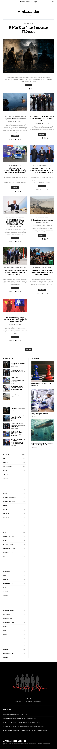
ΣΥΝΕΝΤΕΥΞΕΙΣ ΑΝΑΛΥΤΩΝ (10, 642)
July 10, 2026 (18, 226)
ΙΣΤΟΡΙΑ (5, 564)
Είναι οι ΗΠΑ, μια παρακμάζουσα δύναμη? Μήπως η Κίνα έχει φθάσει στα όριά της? (15, 272)
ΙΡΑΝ (4, 556)
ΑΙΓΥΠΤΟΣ (5, 474)
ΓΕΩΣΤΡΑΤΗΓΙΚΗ (7, 521)
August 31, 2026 (32, 35)
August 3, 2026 (19, 174)
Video (5, 470)
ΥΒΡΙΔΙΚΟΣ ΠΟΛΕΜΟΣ (8, 653)
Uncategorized (7, 466)
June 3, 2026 (45, 277)
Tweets (5, 462)
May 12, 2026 (34, 386)
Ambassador (24, 35)
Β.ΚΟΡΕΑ (5, 493)
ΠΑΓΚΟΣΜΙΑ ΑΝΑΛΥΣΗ (8, 610)
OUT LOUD (6, 454)
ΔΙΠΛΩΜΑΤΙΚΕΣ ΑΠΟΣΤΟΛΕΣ (10, 525)
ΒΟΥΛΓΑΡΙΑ (6, 513)
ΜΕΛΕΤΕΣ (5, 595)
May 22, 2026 (18, 324)
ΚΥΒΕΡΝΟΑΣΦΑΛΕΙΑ (8, 583)
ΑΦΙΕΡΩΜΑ (6, 486)
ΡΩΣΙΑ (48, 113)
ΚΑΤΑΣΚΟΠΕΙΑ (7, 571)
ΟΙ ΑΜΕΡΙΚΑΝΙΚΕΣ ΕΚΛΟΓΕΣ (10, 606)
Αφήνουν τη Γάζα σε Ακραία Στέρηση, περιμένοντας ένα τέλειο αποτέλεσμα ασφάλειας (41, 272)
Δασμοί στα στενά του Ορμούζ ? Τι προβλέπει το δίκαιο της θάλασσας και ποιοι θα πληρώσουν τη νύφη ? (42, 444)
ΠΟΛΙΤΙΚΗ (5, 626)
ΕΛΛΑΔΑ (12, 113)
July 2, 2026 (45, 222)
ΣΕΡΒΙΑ (5, 634)
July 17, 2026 (45, 174)
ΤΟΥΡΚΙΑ (49, 165)
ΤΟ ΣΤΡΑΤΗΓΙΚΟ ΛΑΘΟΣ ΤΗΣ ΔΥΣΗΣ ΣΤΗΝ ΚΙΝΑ (41, 384)
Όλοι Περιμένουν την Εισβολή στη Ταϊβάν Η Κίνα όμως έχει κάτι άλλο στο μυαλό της (15, 320)
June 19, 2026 (18, 277)
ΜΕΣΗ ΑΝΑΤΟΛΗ (48, 267)
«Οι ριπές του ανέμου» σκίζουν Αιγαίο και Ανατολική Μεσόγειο (15, 118)
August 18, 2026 (45, 123)
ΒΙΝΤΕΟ (5, 509)
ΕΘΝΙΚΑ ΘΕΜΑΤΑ (30, 23)
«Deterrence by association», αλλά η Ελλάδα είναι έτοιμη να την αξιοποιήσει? (15, 170)
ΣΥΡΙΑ (4, 645)
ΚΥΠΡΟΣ (5, 587)
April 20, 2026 (34, 447)
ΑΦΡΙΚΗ (5, 489)
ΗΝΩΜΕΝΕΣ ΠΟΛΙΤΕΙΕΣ (20, 217)
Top (25, 23)
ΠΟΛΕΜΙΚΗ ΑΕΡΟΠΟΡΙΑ (9, 622)
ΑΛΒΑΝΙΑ (5, 478)
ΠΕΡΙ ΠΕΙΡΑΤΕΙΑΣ (7, 618)
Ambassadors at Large (28, 2)
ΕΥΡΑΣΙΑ (45, 113)
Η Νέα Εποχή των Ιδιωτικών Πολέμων (28, 29)
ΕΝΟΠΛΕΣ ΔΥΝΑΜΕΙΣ (18, 113)
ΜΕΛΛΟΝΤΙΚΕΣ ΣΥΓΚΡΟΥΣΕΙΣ (10, 599)
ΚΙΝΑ (25, 267)
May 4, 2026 (33, 416)
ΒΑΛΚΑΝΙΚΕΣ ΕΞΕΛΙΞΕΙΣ (9, 497)
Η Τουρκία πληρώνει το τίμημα (42, 220)
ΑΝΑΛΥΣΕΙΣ (6, 482)
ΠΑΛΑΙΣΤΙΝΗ (6, 614)
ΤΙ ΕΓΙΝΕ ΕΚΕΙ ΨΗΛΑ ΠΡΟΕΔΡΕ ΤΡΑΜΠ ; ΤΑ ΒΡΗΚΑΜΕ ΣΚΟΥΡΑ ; (15, 222)
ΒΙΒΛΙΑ (5, 505)
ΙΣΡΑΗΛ (43, 267)
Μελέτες (5, 591)
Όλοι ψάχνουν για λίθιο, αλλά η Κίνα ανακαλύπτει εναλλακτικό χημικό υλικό (40, 414)
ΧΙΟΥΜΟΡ (5, 657)
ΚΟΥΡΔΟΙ (5, 579)
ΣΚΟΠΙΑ (5, 638)
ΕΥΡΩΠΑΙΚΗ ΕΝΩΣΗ (8, 544)
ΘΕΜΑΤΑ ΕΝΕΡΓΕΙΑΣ (8, 552)
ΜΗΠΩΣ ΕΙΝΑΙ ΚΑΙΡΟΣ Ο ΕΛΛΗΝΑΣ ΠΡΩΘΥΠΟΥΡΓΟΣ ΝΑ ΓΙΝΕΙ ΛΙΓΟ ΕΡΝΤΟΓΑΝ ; (41, 170)
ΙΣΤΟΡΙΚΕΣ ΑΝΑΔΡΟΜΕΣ (9, 567)
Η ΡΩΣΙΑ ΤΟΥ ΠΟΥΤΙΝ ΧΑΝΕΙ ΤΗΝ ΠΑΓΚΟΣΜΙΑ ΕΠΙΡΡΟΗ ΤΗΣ (42, 119)
